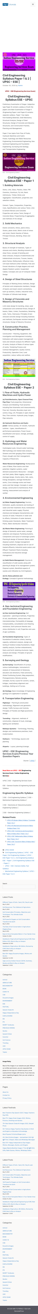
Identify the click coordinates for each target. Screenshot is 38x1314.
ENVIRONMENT (7, 1001)
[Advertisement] (19, 28)
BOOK (4, 989)
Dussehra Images (8, 998)
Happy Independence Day (11, 1013)
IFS (4, 1022)
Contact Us (6, 1095)
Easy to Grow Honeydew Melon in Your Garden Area (19, 934)
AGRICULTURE (7, 982)
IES (4, 1019)
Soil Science (6, 1040)
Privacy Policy (7, 1098)
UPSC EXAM (9, 850)
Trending (5, 1043)
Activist (5, 980)
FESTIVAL (6, 1007)
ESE (4, 1004)
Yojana (5, 1052)
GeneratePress (19, 1311)
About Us (5, 1092)
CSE (4, 995)
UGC (4, 1046)
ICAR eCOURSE (7, 1016)
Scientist (5, 1037)
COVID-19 (6, 992)
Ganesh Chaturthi (8, 1010)
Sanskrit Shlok (7, 1034)
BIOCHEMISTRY (8, 986)
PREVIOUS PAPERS (9, 1028)
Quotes (5, 1031)
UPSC (32, 761)
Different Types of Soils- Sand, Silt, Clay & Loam (18, 902)
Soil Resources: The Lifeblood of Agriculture (16, 907)
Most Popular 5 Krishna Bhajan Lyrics (14, 1134)
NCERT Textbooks (8, 1025)
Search (5, 883)
